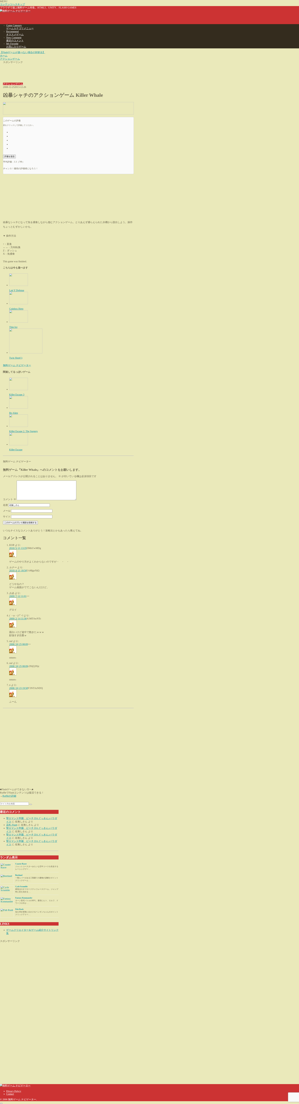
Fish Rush (19, 909)
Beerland (18, 875)
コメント (9, 499)
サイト (6, 516)
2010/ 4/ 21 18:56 (18, 570)
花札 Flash (11, 825)
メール (6, 510)
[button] (30, 804)
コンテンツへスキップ (12, 4)
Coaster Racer (21, 864)
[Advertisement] (68, 71)
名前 (5, 505)
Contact (10, 1094)
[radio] (71, 132)
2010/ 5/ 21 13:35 (18, 548)
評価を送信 (9, 156)
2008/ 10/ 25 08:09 (18, 644)
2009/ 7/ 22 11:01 (17, 596)
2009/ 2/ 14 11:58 (17, 618)
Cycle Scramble (21, 886)
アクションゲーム (13, 84)
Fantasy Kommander (23, 898)
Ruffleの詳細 (9, 796)
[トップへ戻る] (1, 1103)
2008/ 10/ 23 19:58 (18, 688)
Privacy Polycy (13, 1091)
